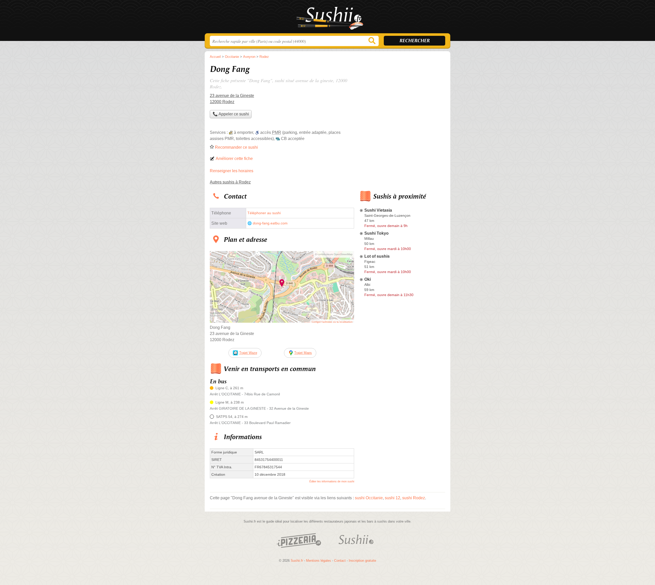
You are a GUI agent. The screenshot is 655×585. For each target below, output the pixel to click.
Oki (367, 279)
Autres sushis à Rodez (230, 182)
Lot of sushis (377, 256)
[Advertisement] (402, 418)
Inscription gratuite (362, 560)
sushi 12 (392, 498)
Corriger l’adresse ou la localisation (332, 321)
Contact (340, 560)
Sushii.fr (327, 18)
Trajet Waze (248, 353)
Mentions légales (318, 560)
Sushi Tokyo (376, 233)
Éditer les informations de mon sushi (331, 481)
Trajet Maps (303, 353)
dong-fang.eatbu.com (270, 223)
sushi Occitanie (369, 498)
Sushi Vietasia (378, 210)
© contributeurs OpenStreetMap (334, 254)
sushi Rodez (413, 498)
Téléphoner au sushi (264, 213)
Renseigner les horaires (231, 171)
